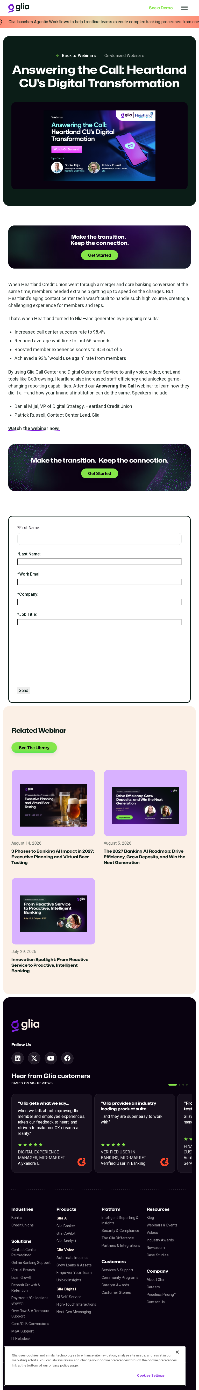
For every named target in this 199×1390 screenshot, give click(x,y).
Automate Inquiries (72, 1258)
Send (23, 690)
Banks (16, 1218)
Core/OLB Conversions (30, 1324)
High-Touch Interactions (76, 1304)
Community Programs (120, 1277)
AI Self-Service (68, 1297)
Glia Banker (65, 1226)
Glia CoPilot (65, 1233)
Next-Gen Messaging (73, 1312)
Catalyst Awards (115, 1285)
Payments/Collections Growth (29, 1300)
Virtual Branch (23, 1270)
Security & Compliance (120, 1231)
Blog (150, 1218)
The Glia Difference (118, 1238)
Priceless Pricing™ (161, 1294)
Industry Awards (160, 1240)
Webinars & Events (162, 1225)
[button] (172, 1084)
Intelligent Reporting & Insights (120, 1220)
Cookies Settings (151, 1375)
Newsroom (156, 1248)
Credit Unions (22, 1225)
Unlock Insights (68, 1280)
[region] (95, 1366)
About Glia (155, 1280)
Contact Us (156, 1302)
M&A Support (22, 1331)
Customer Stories (116, 1292)
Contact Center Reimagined (24, 1252)
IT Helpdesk (21, 1339)
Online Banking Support (31, 1262)
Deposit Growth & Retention (25, 1287)
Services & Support (117, 1270)
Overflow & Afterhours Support (30, 1313)
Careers (153, 1287)
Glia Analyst (66, 1241)
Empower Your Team (74, 1273)
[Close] (177, 1352)
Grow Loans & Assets (74, 1265)
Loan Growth (22, 1277)
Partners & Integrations (121, 1245)
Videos (152, 1233)
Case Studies (158, 1255)
